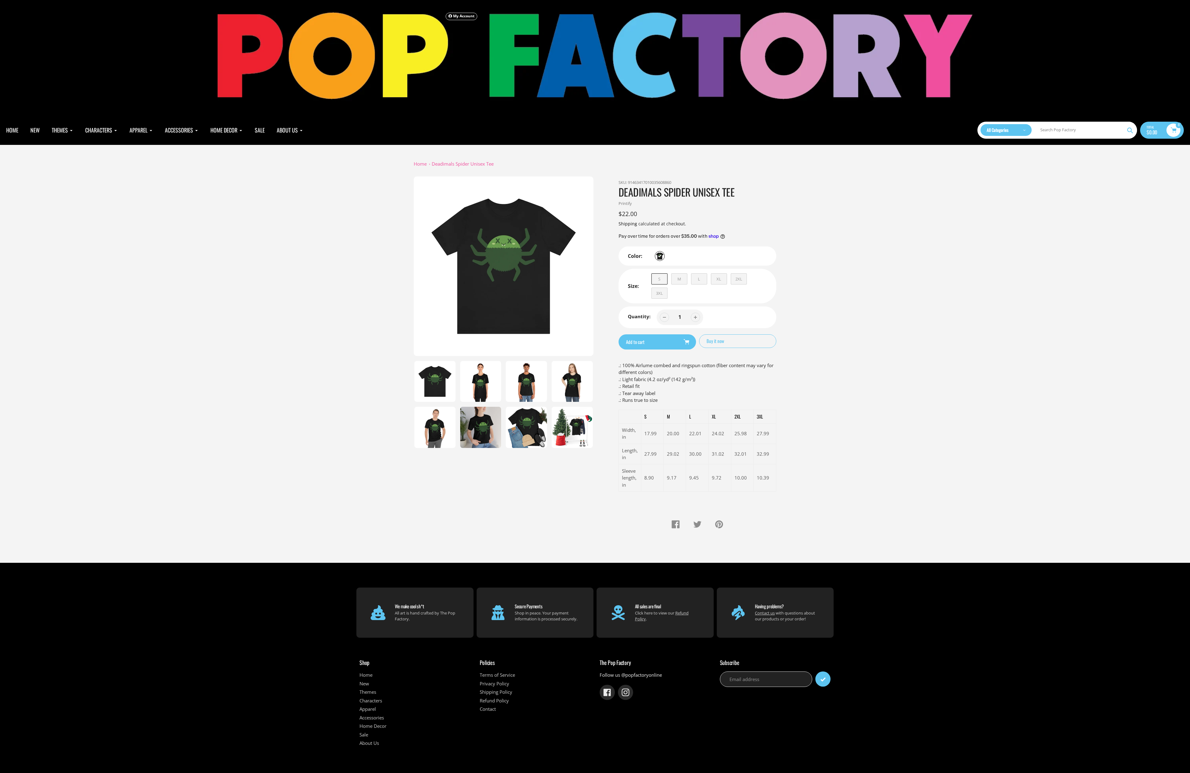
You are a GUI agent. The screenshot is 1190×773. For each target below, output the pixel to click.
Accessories (371, 717)
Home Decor (372, 726)
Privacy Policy (494, 683)
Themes (367, 692)
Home (420, 164)
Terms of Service (497, 675)
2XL (738, 279)
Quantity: (639, 316)
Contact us (765, 613)
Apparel (367, 709)
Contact (488, 709)
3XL (659, 293)
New (364, 683)
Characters (370, 700)
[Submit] (823, 679)
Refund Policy (494, 700)
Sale (363, 735)
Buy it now (715, 340)
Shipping (628, 224)
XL (718, 279)
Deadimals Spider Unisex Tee (463, 164)
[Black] (660, 256)
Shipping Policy (496, 692)
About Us (369, 743)
